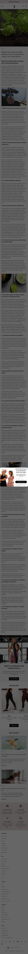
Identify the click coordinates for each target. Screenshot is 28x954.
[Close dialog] (27, 468)
